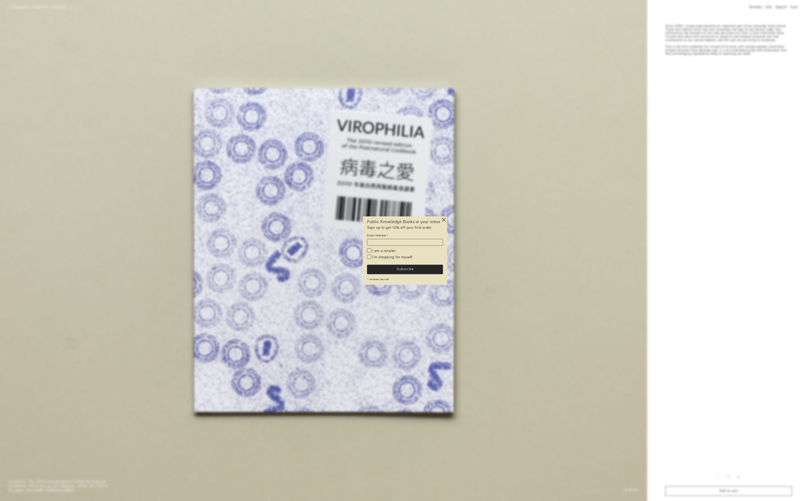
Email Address (377, 235)
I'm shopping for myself (391, 257)
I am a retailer (383, 251)
